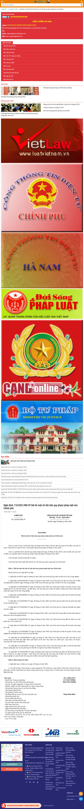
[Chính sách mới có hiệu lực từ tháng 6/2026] (5, 462)
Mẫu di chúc (6, 66)
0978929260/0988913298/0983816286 (21, 25)
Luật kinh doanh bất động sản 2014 (60, 755)
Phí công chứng (12, 769)
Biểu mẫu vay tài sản (9, 49)
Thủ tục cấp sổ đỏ (48, 805)
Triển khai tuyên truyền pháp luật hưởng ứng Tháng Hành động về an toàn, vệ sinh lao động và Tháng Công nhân (33, 476)
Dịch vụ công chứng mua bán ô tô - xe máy (71, 783)
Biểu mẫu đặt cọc (8, 79)
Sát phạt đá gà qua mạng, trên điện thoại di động (57, 88)
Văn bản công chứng (9, 46)
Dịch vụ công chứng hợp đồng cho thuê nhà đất (70, 757)
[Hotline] (82, 2)
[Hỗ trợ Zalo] (81, 799)
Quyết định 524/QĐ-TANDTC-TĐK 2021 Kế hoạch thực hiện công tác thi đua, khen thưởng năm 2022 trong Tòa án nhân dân (37, 489)
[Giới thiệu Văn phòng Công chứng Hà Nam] (21, 91)
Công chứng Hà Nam (8, 14)
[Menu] (2, 1)
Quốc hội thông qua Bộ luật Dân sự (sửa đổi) (56, 111)
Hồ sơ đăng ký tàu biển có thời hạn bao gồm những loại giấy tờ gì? (49, 762)
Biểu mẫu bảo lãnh (8, 69)
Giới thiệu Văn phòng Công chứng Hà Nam (13, 97)
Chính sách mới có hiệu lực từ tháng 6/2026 (22, 461)
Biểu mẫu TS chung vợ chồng (11, 56)
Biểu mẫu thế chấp (8, 52)
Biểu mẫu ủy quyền (8, 63)
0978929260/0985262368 (18, 17)
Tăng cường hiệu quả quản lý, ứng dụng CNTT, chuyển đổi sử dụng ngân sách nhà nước (26, 486)
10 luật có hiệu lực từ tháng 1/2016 (53, 107)
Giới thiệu (4, 84)
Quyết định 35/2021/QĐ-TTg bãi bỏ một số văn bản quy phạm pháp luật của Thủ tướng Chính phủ (29, 497)
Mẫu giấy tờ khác (8, 76)
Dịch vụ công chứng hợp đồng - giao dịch (70, 750)
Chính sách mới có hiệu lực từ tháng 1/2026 (14, 470)
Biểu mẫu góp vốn (8, 59)
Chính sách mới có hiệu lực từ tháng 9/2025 (14, 473)
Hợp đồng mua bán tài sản (11, 73)
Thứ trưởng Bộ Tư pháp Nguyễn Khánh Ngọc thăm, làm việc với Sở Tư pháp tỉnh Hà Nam (26, 483)
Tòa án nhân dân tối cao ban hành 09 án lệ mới (14, 480)
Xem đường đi (12, 764)
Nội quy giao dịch (7, 101)
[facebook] (9, 17)
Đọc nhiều (5, 456)
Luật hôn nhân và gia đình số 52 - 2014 (60, 773)
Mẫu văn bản (7, 43)
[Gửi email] (81, 794)
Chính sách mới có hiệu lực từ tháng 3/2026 (14, 467)
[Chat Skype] (5, 17)
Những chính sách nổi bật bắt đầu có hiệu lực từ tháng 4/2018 (61, 104)
